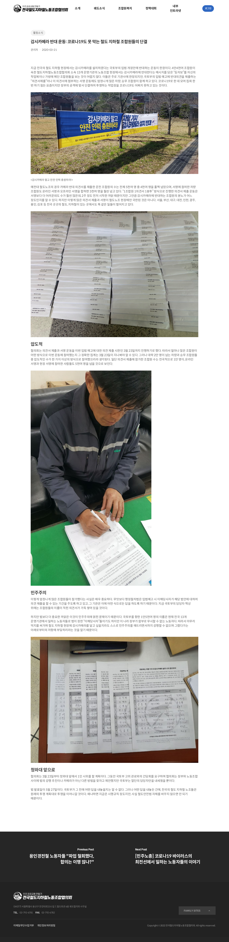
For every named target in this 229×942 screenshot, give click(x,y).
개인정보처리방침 (46, 925)
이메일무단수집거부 (23, 925)
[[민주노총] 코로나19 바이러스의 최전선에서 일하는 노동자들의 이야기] (171, 857)
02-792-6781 (26, 912)
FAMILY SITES (192, 910)
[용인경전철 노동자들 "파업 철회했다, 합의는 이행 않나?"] (57, 857)
